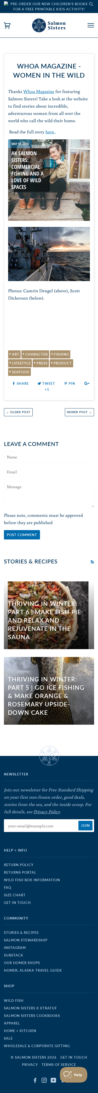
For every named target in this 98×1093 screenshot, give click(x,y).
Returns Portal (20, 872)
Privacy (30, 1065)
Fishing (61, 354)
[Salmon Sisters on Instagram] (44, 1081)
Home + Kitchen (20, 1031)
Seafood (21, 372)
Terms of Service (59, 1065)
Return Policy (18, 865)
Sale (8, 1038)
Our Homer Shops (22, 963)
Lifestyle (21, 363)
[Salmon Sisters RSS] (92, 562)
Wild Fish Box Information (32, 880)
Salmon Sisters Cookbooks (32, 1016)
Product (63, 363)
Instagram (15, 948)
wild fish (14, 1000)
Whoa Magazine (38, 91)
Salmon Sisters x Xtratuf (30, 1008)
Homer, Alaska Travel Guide (33, 970)
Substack (13, 955)
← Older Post (18, 412)
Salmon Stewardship (26, 940)
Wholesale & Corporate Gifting (37, 1046)
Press (42, 363)
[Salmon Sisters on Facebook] (35, 1081)
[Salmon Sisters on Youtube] (53, 1081)
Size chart (15, 895)
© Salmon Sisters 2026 (34, 1057)
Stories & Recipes (21, 932)
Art (15, 354)
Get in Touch (17, 903)
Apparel (12, 1023)
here (50, 132)
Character (36, 354)
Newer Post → (79, 412)
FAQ (7, 887)
